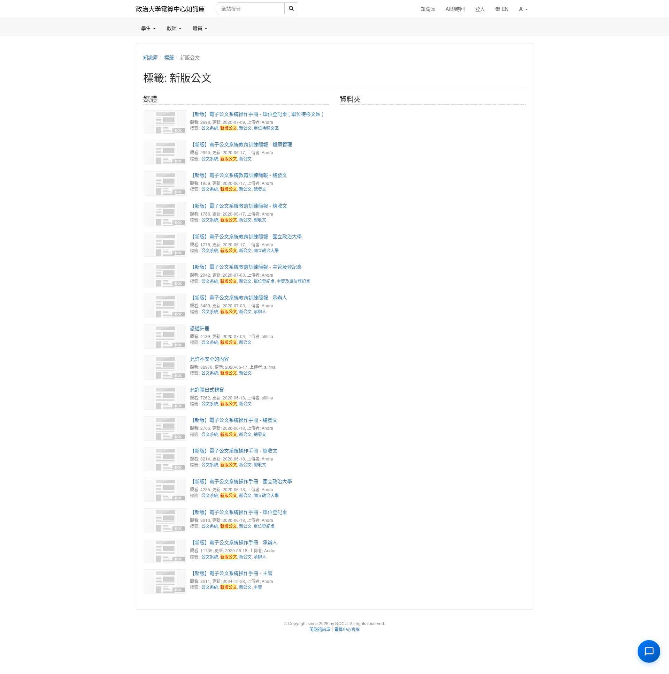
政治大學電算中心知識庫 (170, 8)
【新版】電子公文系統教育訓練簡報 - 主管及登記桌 (246, 266)
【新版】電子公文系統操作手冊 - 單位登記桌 (238, 511)
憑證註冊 (199, 327)
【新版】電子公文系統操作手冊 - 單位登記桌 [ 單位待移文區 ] (256, 113)
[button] (523, 8)
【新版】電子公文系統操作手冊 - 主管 (231, 572)
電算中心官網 (347, 629)
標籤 (169, 57)
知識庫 (150, 57)
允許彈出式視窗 (207, 389)
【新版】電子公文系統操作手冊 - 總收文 (233, 450)
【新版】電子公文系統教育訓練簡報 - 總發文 (238, 174)
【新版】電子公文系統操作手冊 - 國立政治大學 (241, 481)
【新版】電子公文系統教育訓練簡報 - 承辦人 (238, 297)
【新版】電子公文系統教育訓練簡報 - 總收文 (238, 205)
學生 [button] (146, 27)
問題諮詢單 (319, 629)
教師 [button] (172, 27)
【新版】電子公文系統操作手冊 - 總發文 (233, 419)
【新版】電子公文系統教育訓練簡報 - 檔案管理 (241, 144)
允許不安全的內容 (209, 358)
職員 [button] (198, 27)
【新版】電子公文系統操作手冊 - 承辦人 (233, 542)
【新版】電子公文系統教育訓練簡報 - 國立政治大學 (246, 236)
